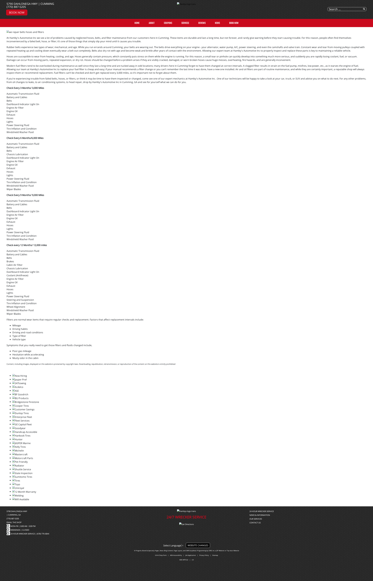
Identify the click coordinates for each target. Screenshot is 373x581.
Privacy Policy (204, 555)
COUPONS (168, 23)
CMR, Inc (211, 551)
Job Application (190, 555)
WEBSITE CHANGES (198, 545)
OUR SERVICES (255, 519)
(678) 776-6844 (43, 533)
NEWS (217, 23)
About (152, 23)
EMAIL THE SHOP (14, 522)
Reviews (202, 23)
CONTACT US (255, 522)
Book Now (16, 12)
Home (136, 23)
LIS (193, 560)
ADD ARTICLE (183, 560)
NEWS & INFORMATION (259, 515)
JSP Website (220, 551)
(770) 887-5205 (16, 7)
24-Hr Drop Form (161, 555)
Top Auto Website (233, 551)
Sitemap (215, 555)
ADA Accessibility (176, 555)
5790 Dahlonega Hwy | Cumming (30, 4)
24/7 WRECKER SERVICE (186, 516)
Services (185, 23)
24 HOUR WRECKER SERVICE (261, 511)
